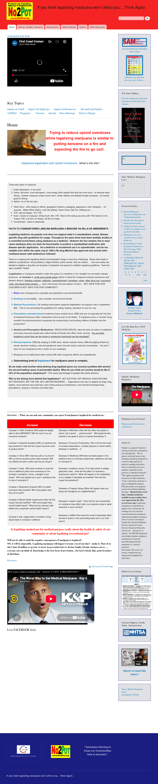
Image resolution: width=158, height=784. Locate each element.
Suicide (52, 113)
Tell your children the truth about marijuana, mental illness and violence (134, 101)
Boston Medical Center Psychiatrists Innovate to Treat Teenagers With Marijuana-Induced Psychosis (133, 249)
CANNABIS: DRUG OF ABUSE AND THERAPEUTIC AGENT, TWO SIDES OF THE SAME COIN (134, 263)
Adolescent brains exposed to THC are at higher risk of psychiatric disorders (134, 229)
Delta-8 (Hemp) (69, 27)
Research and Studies (91, 109)
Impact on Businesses (65, 109)
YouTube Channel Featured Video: (134, 311)
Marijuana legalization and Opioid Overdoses (49, 163)
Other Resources (97, 27)
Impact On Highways (39, 109)
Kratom (83, 27)
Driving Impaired (22, 342)
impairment (44, 360)
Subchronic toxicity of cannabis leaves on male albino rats (133, 237)
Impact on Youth (15, 109)
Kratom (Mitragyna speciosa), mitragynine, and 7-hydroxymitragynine (134, 214)
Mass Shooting (67, 113)
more (145, 280)
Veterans (39, 113)
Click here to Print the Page (102, 566)
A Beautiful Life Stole (18, 36)
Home (11, 27)
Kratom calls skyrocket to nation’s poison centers (134, 221)
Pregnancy (25, 113)
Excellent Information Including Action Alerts (134, 50)
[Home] (20, 11)
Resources (12, 560)
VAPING (12, 113)
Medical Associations (25, 304)
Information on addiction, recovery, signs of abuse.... (134, 78)
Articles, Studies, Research (30, 27)
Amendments (52, 27)
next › (138, 274)
